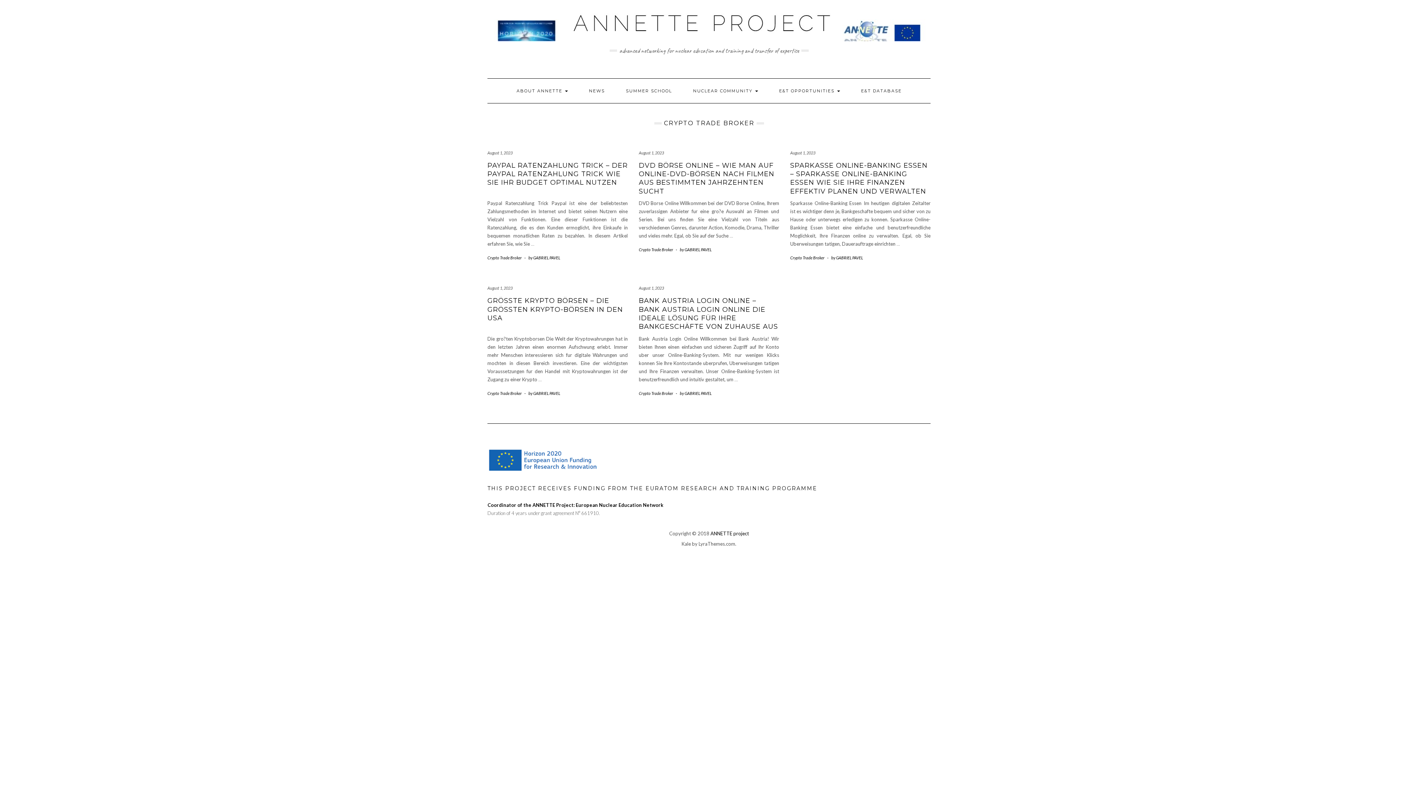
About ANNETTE (540, 90)
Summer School (649, 90)
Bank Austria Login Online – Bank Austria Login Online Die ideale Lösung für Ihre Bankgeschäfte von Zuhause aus (708, 314)
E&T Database (881, 90)
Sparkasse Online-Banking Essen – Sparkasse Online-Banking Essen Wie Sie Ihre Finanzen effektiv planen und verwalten (859, 178)
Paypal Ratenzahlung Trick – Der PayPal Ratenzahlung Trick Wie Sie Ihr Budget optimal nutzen (557, 174)
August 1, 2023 (500, 152)
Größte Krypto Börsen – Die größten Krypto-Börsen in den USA (555, 309)
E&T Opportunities (807, 90)
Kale (686, 544)
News (597, 90)
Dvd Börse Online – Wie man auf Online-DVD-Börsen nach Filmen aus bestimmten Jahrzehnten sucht (706, 178)
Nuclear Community (723, 90)
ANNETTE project (729, 533)
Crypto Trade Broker (504, 257)
